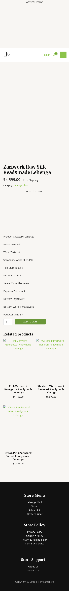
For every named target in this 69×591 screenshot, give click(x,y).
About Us (33, 566)
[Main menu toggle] (63, 55)
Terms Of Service (34, 543)
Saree (34, 506)
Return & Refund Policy (34, 539)
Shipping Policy (34, 535)
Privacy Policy (34, 531)
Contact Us (33, 570)
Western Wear (35, 514)
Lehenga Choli (21, 185)
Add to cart (30, 321)
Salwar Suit (34, 510)
